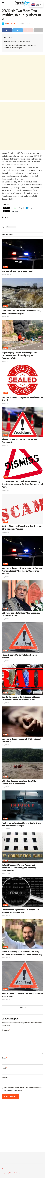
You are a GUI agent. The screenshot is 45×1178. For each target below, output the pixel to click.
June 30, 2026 (6, 829)
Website (5, 1078)
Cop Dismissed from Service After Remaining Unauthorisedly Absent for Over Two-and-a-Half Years (22, 484)
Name (4, 1058)
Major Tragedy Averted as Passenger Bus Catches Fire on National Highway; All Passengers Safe (19, 355)
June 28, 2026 (6, 915)
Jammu (5, 267)
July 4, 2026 (6, 787)
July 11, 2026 (6, 490)
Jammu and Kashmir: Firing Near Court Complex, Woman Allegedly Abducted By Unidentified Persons (22, 571)
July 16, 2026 (6, 361)
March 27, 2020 (25, 23)
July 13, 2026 (6, 445)
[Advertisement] (22, 77)
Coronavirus (11, 227)
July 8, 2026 (6, 532)
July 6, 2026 (6, 703)
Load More (22, 1007)
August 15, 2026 (7, 274)
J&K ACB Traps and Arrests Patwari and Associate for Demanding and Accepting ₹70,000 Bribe (19, 868)
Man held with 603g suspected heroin (17, 41)
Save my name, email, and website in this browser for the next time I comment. (23, 1089)
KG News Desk (12, 23)
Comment (6, 1030)
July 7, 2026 (6, 577)
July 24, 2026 (6, 316)
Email (4, 1068)
